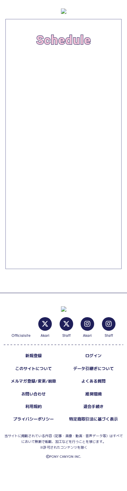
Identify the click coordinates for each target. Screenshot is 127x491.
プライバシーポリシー (33, 419)
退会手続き (93, 406)
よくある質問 (93, 381)
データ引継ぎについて (93, 368)
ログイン (93, 356)
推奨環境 (93, 394)
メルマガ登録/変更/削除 (33, 381)
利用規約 (33, 406)
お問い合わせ (33, 394)
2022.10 (21, 87)
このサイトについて (33, 368)
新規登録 (33, 356)
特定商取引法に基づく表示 (93, 419)
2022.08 (25, 65)
